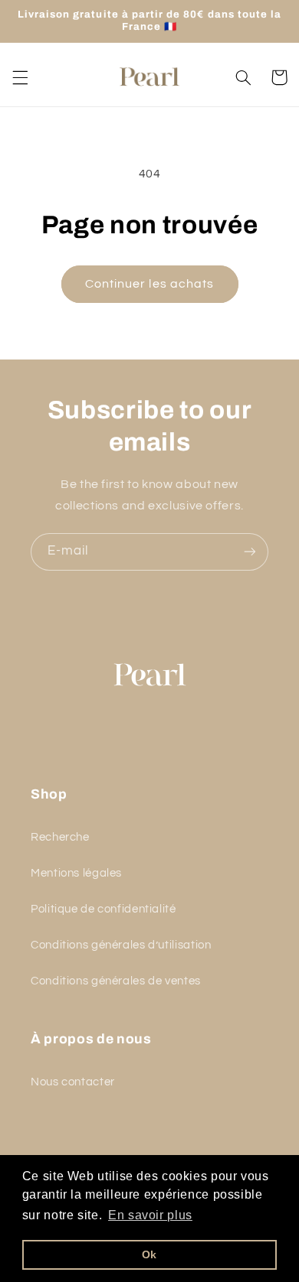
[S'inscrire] (250, 552)
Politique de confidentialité (103, 909)
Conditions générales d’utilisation (121, 945)
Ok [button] (149, 1254)
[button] (20, 77)
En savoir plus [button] (150, 1215)
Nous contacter (73, 1082)
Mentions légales (76, 873)
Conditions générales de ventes (116, 981)
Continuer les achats (149, 284)
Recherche (60, 837)
